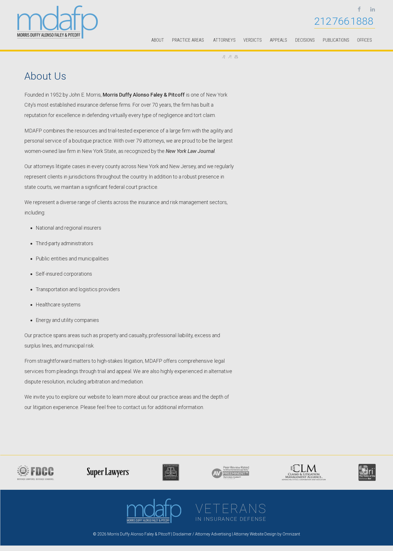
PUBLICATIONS (336, 40)
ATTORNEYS (224, 40)
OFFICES (364, 40)
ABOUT (157, 40)
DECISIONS (305, 40)
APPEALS (278, 40)
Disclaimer (182, 534)
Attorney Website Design (255, 534)
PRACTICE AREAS (188, 40)
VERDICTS (252, 40)
